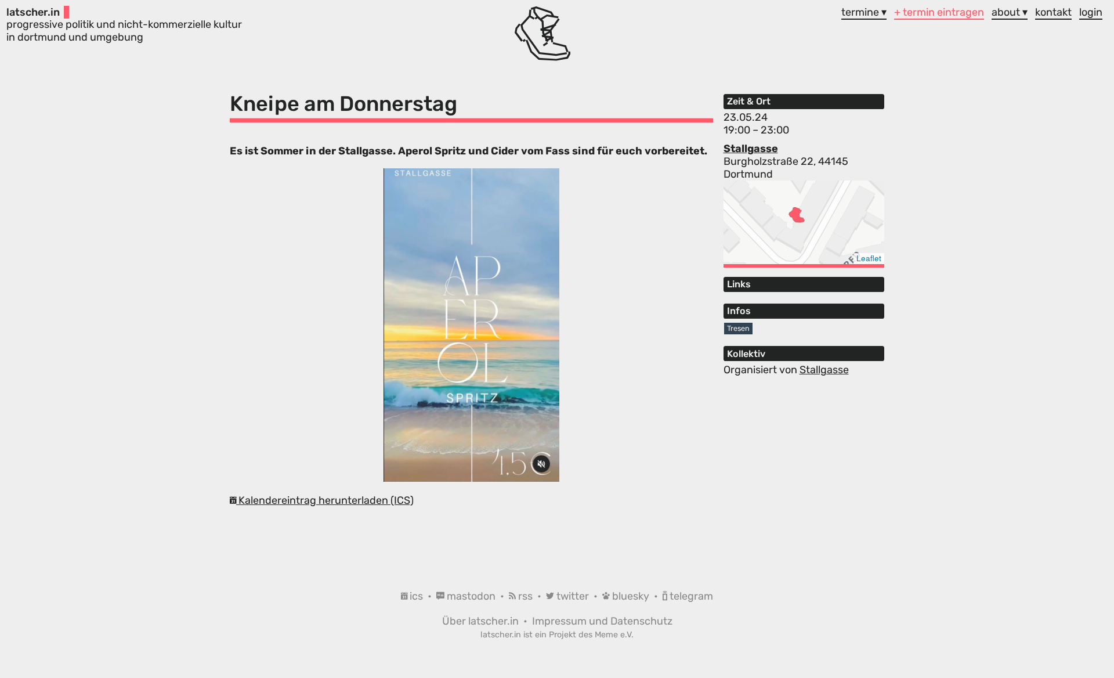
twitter (572, 596)
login (1090, 12)
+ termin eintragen (939, 12)
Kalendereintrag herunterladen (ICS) (325, 500)
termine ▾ (864, 12)
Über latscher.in (481, 621)
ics (416, 596)
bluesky (631, 596)
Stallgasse (751, 148)
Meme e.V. (614, 635)
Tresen (738, 328)
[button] (796, 214)
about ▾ (1010, 12)
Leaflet (868, 258)
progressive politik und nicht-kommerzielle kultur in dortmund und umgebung (124, 25)
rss (525, 596)
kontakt (1053, 12)
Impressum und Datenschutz (602, 621)
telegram (690, 596)
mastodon (471, 596)
